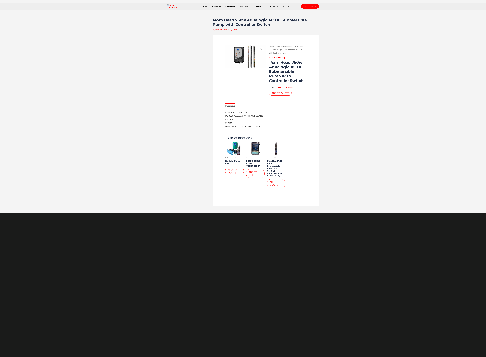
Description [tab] (230, 106)
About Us (216, 6)
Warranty (230, 6)
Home (205, 6)
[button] (250, 6)
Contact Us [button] (288, 6)
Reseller (274, 6)
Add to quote (280, 93)
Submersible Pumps (284, 46)
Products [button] (244, 6)
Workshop (260, 6)
